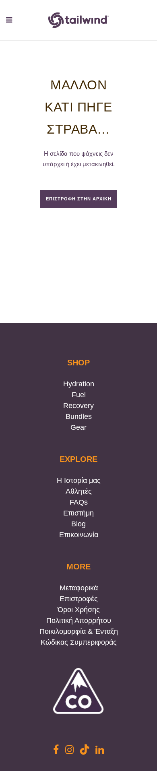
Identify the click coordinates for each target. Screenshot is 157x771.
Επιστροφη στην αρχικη (79, 198)
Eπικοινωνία (78, 535)
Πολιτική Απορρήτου (78, 620)
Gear (78, 427)
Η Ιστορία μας (79, 480)
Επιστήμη (78, 513)
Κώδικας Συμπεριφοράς (79, 642)
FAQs (79, 502)
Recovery (78, 406)
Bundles (79, 416)
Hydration (78, 384)
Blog (78, 524)
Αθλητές (79, 491)
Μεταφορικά (79, 588)
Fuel (79, 395)
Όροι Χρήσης (79, 610)
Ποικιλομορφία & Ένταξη (78, 631)
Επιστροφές (79, 599)
